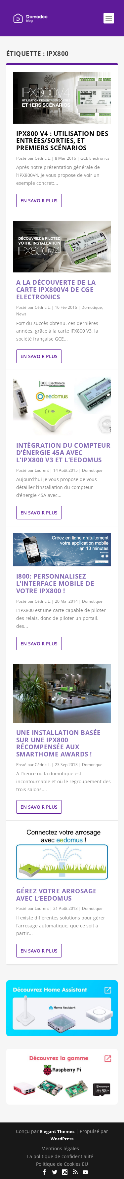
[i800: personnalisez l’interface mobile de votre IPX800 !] (62, 550)
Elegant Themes (57, 1131)
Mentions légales (60, 1148)
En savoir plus (39, 200)
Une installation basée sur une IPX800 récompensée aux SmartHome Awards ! (58, 743)
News (21, 314)
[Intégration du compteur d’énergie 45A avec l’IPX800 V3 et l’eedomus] (62, 406)
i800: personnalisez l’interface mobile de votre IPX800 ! (55, 583)
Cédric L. (43, 158)
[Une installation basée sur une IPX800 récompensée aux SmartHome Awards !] (62, 693)
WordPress (62, 1139)
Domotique (91, 307)
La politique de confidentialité (60, 1156)
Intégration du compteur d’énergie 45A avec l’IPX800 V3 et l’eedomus (63, 452)
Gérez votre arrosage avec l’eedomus (56, 895)
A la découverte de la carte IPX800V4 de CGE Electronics (56, 289)
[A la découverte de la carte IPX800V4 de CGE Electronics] (62, 247)
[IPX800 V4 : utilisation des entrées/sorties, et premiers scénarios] (62, 98)
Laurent (42, 470)
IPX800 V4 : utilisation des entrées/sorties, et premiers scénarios (62, 140)
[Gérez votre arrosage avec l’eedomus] (62, 854)
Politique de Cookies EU (62, 1164)
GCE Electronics (94, 158)
